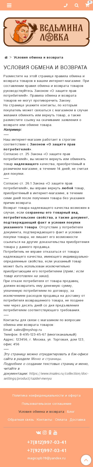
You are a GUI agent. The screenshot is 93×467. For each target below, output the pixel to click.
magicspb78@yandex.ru (46, 458)
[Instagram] (45, 432)
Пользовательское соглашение (46, 403)
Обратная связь (21, 419)
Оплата (61, 419)
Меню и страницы (46, 358)
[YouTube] (55, 432)
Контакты (44, 419)
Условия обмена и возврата (41, 411)
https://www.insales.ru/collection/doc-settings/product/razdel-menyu (45, 376)
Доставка (77, 419)
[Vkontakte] (38, 432)
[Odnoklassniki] (50, 432)
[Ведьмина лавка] (46, 31)
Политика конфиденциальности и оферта (46, 395)
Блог (71, 411)
